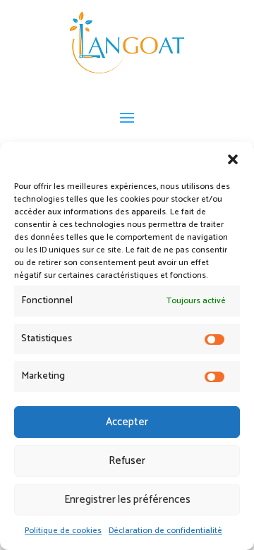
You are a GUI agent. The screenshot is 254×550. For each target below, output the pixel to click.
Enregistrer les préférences (127, 499)
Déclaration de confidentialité (165, 530)
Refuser (127, 461)
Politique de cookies (63, 530)
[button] (233, 159)
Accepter (127, 422)
